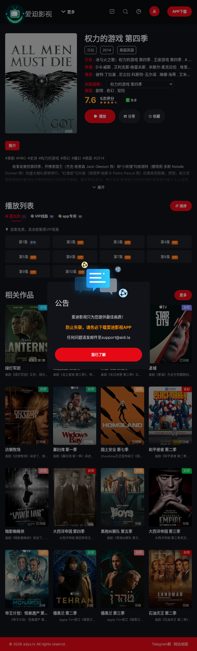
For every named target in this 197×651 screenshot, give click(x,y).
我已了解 (98, 354)
